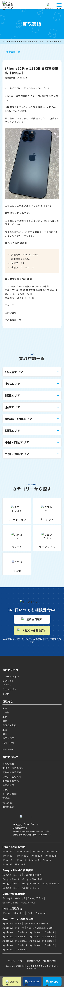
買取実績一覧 (55, 41)
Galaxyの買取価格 (13, 893)
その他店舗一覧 (13, 320)
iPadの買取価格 (12, 908)
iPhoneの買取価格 (14, 847)
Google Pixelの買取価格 (18, 870)
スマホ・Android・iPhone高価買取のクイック (24, 41)
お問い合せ (11, 312)
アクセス (9, 305)
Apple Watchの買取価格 (18, 919)
